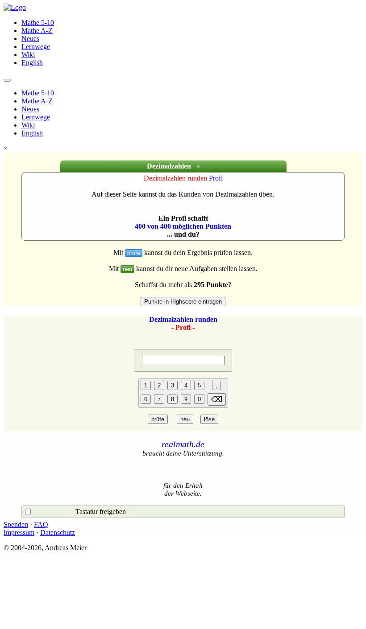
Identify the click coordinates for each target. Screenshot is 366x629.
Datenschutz (57, 532)
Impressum (19, 532)
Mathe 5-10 (37, 22)
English (32, 62)
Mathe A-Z (37, 30)
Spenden (16, 524)
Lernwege (35, 46)
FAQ (41, 524)
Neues (30, 38)
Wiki (28, 54)
